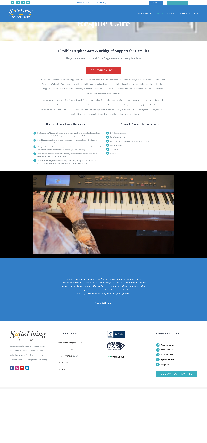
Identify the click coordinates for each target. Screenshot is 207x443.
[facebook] (12, 2)
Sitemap (61, 369)
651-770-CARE (65, 356)
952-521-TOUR (93, 2)
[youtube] (23, 2)
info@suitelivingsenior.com (70, 343)
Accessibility (64, 362)
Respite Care (166, 364)
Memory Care (167, 350)
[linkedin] (28, 2)
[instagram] (18, 2)
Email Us (81, 2)
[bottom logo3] (116, 355)
